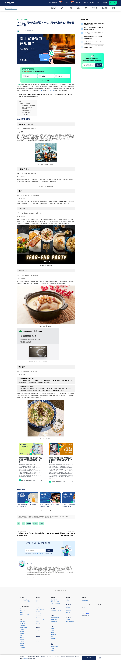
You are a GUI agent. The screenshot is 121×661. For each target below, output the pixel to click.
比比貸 (72, 2)
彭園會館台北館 (28, 110)
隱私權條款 (41, 553)
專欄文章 (105, 2)
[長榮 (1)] (38, 345)
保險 (98, 2)
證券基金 (92, 2)
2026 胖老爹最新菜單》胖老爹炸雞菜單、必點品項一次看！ (93, 33)
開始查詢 (98, 65)
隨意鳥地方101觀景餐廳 (29, 105)
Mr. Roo (22, 30)
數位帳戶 (85, 2)
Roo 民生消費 (20, 19)
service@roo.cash (86, 602)
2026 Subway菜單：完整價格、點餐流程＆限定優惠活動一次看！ (94, 24)
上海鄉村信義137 (28, 107)
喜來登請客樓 (27, 112)
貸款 (67, 2)
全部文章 (53, 8)
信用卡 (60, 2)
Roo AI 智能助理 (53, 2)
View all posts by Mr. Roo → (34, 578)
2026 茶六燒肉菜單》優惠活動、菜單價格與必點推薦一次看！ (93, 46)
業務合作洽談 (85, 600)
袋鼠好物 (35, 523)
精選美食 (29, 523)
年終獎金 (40, 90)
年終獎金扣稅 (50, 90)
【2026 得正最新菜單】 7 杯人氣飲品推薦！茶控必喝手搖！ (93, 42)
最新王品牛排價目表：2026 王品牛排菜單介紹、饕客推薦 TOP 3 (93, 37)
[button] (50, 510)
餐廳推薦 (42, 523)
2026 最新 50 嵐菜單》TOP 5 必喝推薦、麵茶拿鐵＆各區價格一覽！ (93, 28)
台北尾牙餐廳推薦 (25, 103)
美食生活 (26, 19)
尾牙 (23, 523)
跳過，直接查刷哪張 (46, 80)
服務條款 (36, 553)
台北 (19, 523)
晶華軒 (25, 108)
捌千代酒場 (26, 114)
